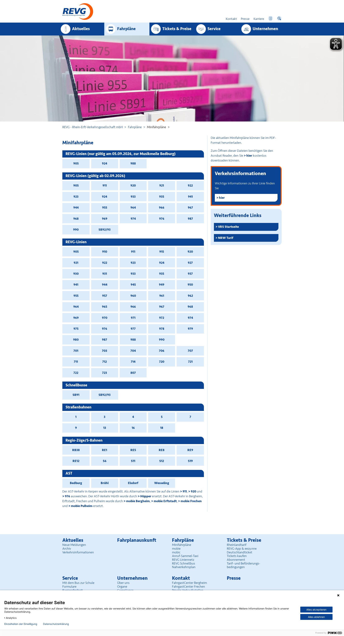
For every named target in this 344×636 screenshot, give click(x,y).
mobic (176, 552)
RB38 (76, 450)
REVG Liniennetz (183, 560)
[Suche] (279, 18)
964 (133, 207)
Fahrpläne (135, 127)
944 (76, 207)
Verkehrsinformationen (78, 552)
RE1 (104, 450)
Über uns (123, 583)
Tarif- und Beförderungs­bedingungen (243, 565)
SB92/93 (105, 230)
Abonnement (236, 560)
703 (104, 351)
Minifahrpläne (181, 545)
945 (133, 285)
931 (104, 274)
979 (190, 329)
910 (104, 252)
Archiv (66, 549)
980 (76, 340)
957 (104, 296)
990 (76, 230)
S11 (133, 461)
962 (190, 296)
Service (214, 28)
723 (104, 373)
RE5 (133, 450)
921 (161, 185)
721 (190, 362)
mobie (176, 549)
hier (249, 156)
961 (161, 296)
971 (133, 318)
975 (75, 329)
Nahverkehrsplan (183, 567)
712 (104, 362)
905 (76, 163)
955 (104, 207)
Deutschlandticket (239, 552)
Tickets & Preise (176, 28)
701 (75, 351)
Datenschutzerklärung (56, 624)
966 (161, 207)
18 (161, 428)
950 (190, 285)
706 (161, 351)
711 (76, 362)
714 (133, 362)
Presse (234, 578)
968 (76, 219)
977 (133, 329)
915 (161, 252)
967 (190, 207)
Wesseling (161, 483)
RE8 (161, 450)
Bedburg (76, 483)
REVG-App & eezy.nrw (242, 549)
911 (104, 185)
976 (161, 219)
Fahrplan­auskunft (136, 540)
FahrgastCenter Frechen (188, 587)
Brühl (105, 483)
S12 (161, 461)
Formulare (69, 587)
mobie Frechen (191, 501)
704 (133, 351)
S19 (190, 461)
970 (104, 318)
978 (161, 329)
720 (161, 362)
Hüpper (145, 496)
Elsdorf (133, 483)
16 (133, 428)
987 (190, 219)
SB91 (76, 395)
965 (104, 307)
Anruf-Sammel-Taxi (185, 556)
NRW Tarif (225, 238)
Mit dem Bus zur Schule (78, 583)
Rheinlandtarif (236, 545)
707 (190, 351)
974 (133, 219)
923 (75, 197)
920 (133, 185)
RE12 (76, 461)
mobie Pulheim (81, 506)
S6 (104, 461)
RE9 (190, 450)
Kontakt (181, 578)
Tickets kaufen (237, 556)
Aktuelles (81, 28)
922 (190, 185)
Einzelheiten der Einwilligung (20, 624)
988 (133, 163)
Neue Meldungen (74, 545)
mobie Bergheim (138, 501)
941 (190, 197)
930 (76, 274)
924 (104, 163)
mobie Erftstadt (165, 501)
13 (104, 428)
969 (104, 219)
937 (190, 274)
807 (133, 373)
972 (161, 318)
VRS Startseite (228, 227)
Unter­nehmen (265, 28)
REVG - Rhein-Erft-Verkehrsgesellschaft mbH (92, 127)
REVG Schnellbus (183, 563)
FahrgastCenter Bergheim (189, 583)
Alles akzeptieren (316, 609)
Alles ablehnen (316, 616)
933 (133, 197)
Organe (122, 587)
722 (75, 373)
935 (161, 197)
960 (133, 296)
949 (161, 285)
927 (190, 263)
